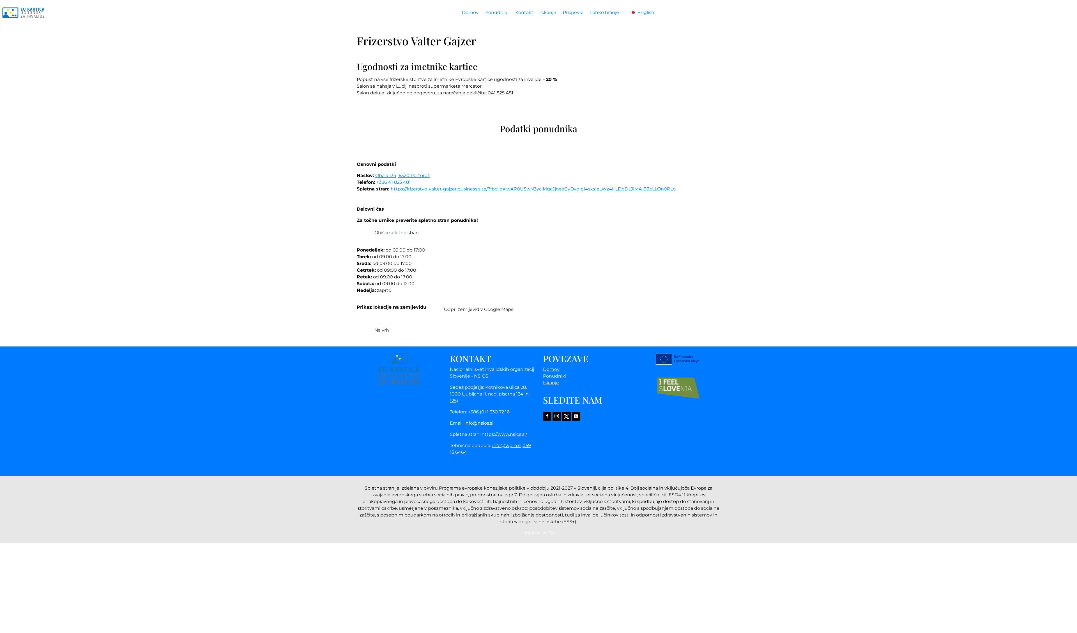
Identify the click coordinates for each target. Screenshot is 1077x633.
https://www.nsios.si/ (504, 434)
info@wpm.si (506, 445)
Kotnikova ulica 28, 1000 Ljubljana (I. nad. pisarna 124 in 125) (489, 394)
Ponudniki (496, 12)
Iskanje (548, 12)
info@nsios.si (478, 423)
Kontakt (524, 12)
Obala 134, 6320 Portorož (402, 175)
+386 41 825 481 (393, 182)
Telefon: (459, 412)
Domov (470, 12)
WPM (548, 533)
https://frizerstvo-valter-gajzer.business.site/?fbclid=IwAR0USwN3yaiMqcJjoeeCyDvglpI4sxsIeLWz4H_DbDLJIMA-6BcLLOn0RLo (533, 189)
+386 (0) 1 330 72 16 (489, 412)
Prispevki (573, 12)
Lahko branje (604, 12)
